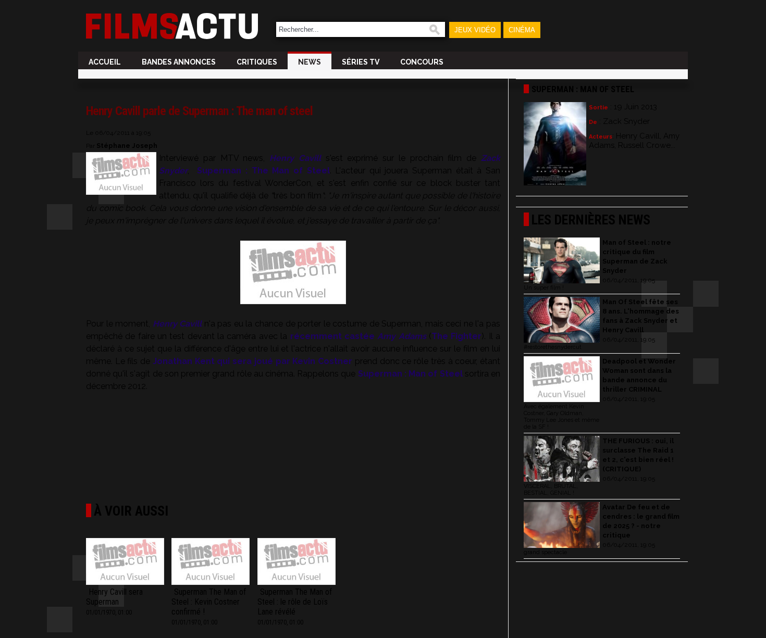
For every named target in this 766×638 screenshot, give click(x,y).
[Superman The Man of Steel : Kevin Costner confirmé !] (210, 562)
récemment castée (332, 336)
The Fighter (456, 336)
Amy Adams (401, 336)
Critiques (257, 62)
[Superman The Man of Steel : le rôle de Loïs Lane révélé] (296, 562)
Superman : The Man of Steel (263, 171)
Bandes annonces (179, 62)
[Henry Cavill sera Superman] (125, 562)
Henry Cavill (295, 158)
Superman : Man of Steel (410, 374)
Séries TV (360, 62)
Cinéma (522, 30)
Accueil (105, 62)
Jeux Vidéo (475, 30)
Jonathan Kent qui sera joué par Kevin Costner (252, 361)
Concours (421, 62)
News (309, 62)
